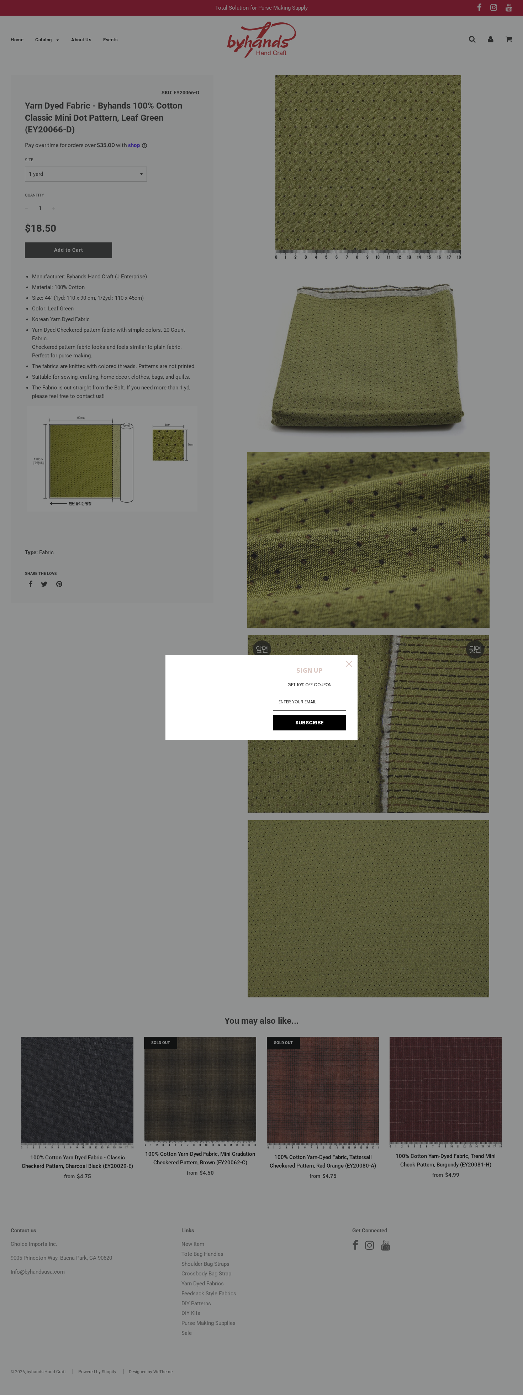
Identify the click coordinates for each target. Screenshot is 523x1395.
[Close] (349, 663)
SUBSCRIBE (309, 722)
